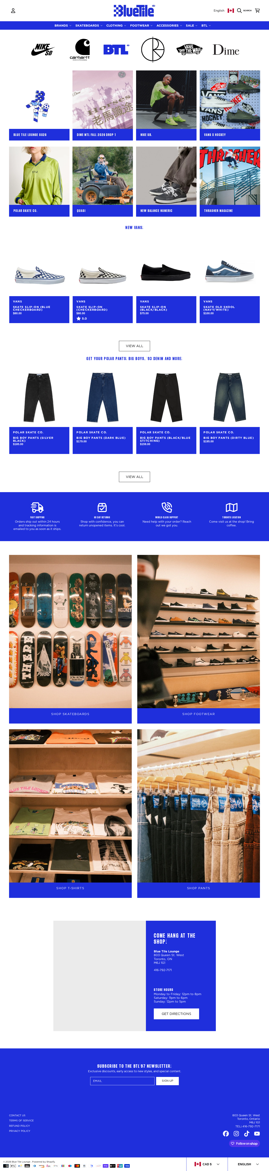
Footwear (140, 25)
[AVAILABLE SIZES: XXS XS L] (166, 397)
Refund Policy (19, 1126)
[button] (245, 10)
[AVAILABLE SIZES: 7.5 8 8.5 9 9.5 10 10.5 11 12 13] (39, 266)
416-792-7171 (251, 1126)
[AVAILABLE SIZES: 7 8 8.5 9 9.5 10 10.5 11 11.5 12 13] (229, 266)
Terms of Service (21, 1120)
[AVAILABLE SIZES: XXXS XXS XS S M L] (102, 397)
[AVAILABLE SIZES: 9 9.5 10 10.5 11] (166, 266)
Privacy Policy (19, 1131)
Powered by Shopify (43, 1162)
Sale (190, 25)
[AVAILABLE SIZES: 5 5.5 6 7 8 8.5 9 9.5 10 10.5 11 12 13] (102, 266)
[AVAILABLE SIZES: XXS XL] (229, 397)
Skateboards (87, 25)
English (219, 10)
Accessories (168, 25)
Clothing (115, 25)
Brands (62, 25)
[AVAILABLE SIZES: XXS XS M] (39, 397)
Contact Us (17, 1115)
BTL (204, 25)
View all (134, 346)
